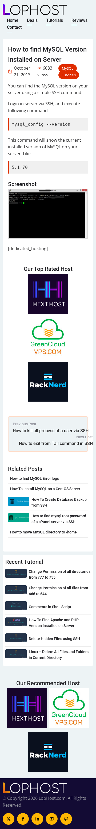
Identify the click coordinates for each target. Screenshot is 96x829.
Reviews (79, 20)
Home (12, 20)
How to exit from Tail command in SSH (56, 443)
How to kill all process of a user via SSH (51, 430)
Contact (14, 27)
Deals (32, 20)
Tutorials (54, 20)
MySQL (67, 68)
